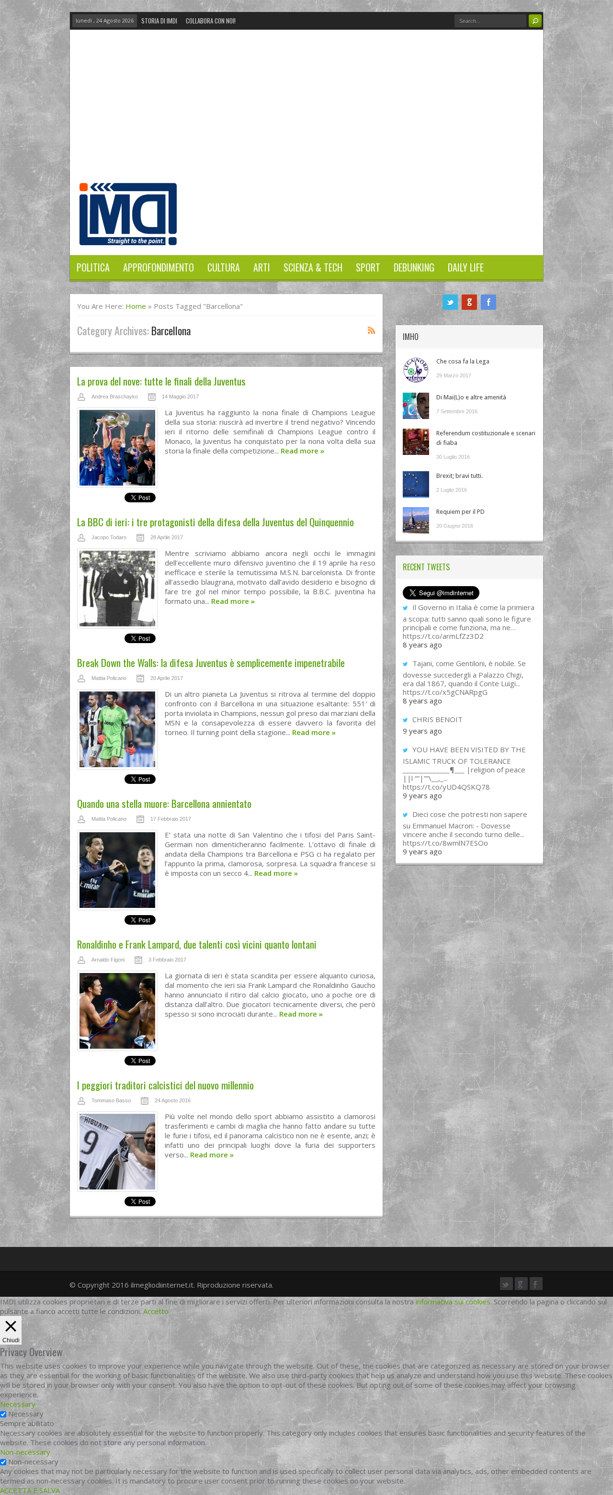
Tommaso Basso (111, 1100)
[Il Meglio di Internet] (128, 235)
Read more (302, 450)
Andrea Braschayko (114, 396)
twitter (450, 302)
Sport (368, 267)
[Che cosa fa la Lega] (416, 370)
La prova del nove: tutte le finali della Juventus (161, 381)
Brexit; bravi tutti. (459, 475)
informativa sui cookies (453, 1301)
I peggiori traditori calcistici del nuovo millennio (165, 1084)
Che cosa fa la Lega (462, 361)
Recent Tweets (426, 567)
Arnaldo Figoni (108, 960)
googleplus (469, 302)
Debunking (414, 267)
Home (135, 306)
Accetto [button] (156, 1311)
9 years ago (422, 731)
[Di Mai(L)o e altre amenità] (416, 406)
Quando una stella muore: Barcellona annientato (164, 803)
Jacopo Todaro (108, 537)
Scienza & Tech (313, 267)
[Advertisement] (306, 111)
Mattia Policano (108, 678)
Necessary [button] (17, 1404)
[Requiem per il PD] (416, 520)
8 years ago (422, 644)
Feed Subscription (371, 330)
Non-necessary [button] (25, 1452)
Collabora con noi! (211, 20)
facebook (488, 302)
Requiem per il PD (460, 511)
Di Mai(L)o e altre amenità (471, 397)
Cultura (223, 267)
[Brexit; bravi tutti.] (416, 484)
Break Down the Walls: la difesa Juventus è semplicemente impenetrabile (211, 662)
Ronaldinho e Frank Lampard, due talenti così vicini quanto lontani (197, 944)
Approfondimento (158, 267)
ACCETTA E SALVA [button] (30, 1490)
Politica (93, 267)
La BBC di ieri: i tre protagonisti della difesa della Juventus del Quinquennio (215, 521)
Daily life (466, 267)
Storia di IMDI (159, 20)
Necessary (26, 1413)
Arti (261, 267)
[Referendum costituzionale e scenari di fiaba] (416, 442)
